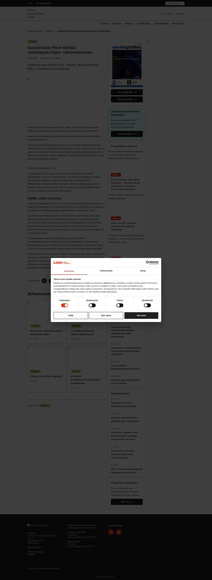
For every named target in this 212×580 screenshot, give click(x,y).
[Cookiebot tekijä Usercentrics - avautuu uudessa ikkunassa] (148, 262)
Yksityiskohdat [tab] (106, 271)
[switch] (92, 305)
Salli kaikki (141, 316)
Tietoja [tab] (143, 271)
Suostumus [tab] (69, 271)
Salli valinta (106, 316)
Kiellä (70, 316)
